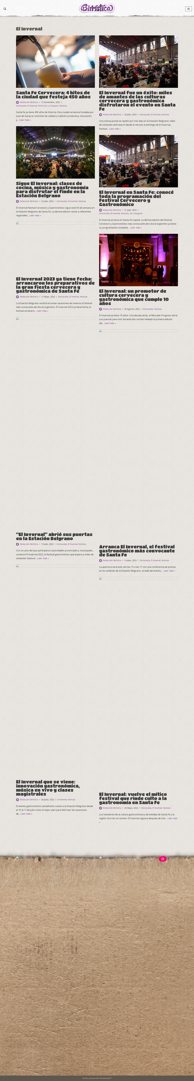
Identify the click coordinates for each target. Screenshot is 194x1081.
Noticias (63, 105)
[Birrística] (97, 8)
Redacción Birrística (29, 102)
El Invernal (32, 105)
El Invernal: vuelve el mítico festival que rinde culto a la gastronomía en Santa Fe (133, 798)
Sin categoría (136, 213)
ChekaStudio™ (105, 1078)
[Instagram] (163, 858)
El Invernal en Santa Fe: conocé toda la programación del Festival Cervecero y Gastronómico (136, 198)
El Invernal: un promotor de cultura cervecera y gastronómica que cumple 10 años (134, 297)
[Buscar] (5, 8)
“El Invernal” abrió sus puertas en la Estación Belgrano (54, 536)
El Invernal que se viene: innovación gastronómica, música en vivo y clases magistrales (48, 787)
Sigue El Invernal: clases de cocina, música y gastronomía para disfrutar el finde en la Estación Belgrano (52, 189)
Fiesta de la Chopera (48, 105)
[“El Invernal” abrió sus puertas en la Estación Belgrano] (55, 423)
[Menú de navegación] (188, 8)
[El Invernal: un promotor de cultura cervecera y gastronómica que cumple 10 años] (138, 260)
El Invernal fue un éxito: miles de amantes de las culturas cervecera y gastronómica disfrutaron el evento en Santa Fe (137, 100)
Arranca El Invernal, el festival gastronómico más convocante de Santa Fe (137, 550)
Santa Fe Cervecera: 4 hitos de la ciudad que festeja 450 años (53, 94)
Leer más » (25, 120)
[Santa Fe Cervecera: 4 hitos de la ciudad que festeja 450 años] (55, 61)
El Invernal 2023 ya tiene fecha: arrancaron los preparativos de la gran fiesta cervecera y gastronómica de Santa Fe (55, 285)
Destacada (21, 105)
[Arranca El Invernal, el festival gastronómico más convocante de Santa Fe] (138, 435)
